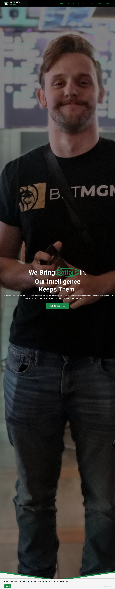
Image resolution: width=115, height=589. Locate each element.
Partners (81, 3)
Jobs (99, 3)
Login (108, 3)
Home (62, 3)
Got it (8, 586)
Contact (91, 3)
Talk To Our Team (57, 305)
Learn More (107, 586)
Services (71, 3)
